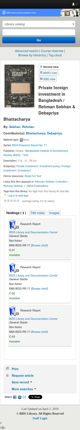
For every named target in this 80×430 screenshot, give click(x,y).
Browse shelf (39, 245)
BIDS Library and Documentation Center (33, 232)
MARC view (50, 72)
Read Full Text (33, 176)
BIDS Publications (37, 185)
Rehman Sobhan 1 (14, 185)
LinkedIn (19, 397)
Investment (24, 170)
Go (39, 40)
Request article (23, 375)
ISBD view (49, 79)
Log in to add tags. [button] (18, 195)
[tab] (16, 213)
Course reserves (52, 51)
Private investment (27, 166)
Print (15, 369)
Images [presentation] (54, 213)
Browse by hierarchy (32, 55)
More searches (23, 389)
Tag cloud (55, 55)
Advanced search (26, 51)
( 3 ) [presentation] (16, 213)
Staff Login (40, 418)
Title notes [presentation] (38, 213)
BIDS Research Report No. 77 (29, 145)
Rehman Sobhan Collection (51, 181)
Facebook (15, 397)
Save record (21, 382)
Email (24, 397)
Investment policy (50, 166)
